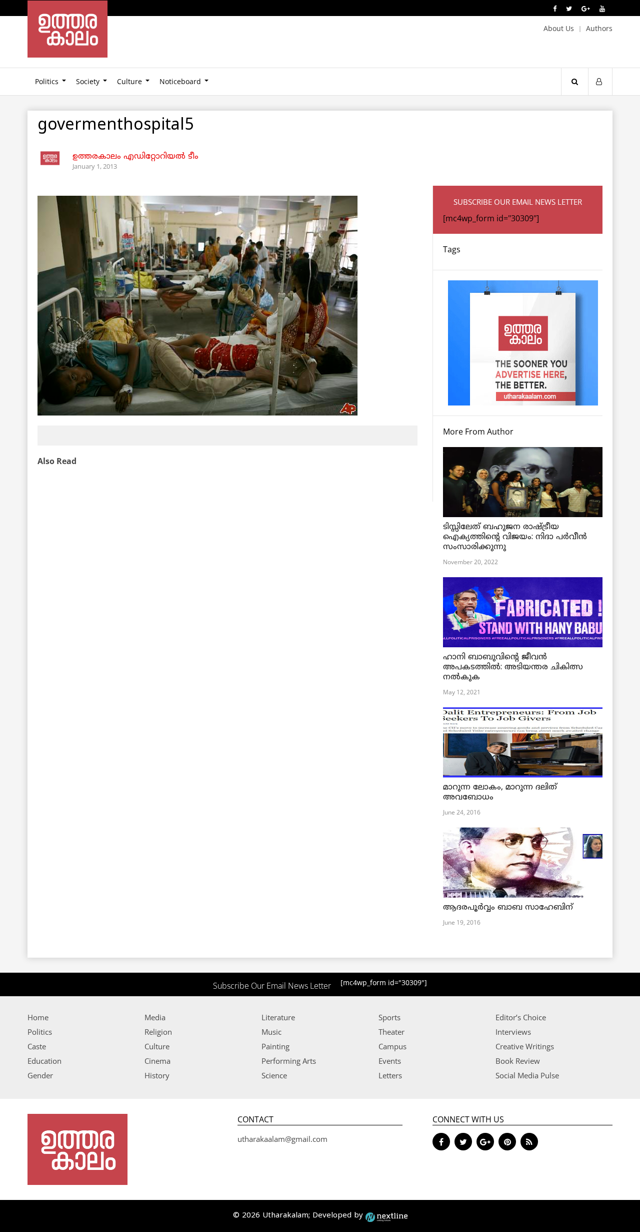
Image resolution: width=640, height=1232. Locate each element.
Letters (390, 1075)
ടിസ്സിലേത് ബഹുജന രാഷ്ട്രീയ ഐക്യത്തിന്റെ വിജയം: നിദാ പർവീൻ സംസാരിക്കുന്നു (515, 537)
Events (389, 1061)
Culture (129, 81)
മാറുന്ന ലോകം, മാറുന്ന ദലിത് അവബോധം (500, 792)
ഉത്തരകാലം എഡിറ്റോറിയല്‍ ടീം (135, 157)
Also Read (57, 461)
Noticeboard (180, 81)
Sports (389, 1017)
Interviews (513, 1032)
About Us (559, 28)
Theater (391, 1032)
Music (272, 1032)
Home (38, 1017)
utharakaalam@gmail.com (283, 1139)
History (157, 1075)
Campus (392, 1046)
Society (88, 81)
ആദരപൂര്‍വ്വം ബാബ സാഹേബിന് (508, 908)
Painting (276, 1046)
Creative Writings (525, 1046)
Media (155, 1017)
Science (274, 1075)
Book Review (518, 1061)
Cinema (157, 1061)
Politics (46, 81)
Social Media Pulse (527, 1075)
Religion (158, 1032)
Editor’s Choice (521, 1017)
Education (45, 1061)
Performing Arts (289, 1061)
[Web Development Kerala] (387, 1215)
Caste (37, 1046)
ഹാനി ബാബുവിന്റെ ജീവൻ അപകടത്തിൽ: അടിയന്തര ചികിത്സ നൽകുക (513, 667)
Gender (40, 1075)
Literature (278, 1017)
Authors (599, 28)
